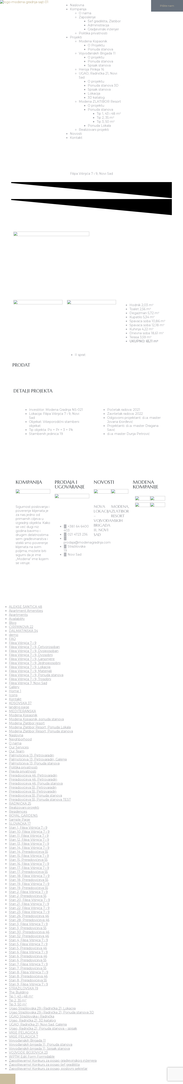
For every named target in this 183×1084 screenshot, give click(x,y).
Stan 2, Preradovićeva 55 (27, 896)
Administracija (98, 25)
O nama (85, 13)
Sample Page (19, 820)
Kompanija (78, 9)
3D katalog (96, 98)
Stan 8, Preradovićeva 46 (28, 976)
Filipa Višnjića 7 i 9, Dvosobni (31, 655)
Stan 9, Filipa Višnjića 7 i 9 (28, 984)
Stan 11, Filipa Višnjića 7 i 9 (29, 836)
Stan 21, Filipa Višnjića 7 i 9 (29, 904)
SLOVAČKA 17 (20, 824)
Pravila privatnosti (22, 771)
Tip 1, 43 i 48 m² (109, 114)
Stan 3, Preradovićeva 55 (27, 928)
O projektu (96, 57)
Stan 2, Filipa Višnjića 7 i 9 (28, 892)
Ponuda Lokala (99, 126)
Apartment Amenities (26, 611)
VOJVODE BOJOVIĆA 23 (28, 1053)
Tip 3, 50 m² (106, 122)
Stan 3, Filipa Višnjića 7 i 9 (28, 924)
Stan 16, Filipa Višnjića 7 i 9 (29, 864)
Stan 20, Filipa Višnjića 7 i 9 (29, 900)
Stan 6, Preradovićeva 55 (27, 960)
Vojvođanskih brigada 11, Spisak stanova (39, 1049)
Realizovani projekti (94, 130)
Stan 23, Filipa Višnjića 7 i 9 (29, 912)
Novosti (76, 134)
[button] (62, 145)
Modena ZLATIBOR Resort (100, 102)
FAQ (12, 639)
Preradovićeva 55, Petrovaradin (32, 787)
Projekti (76, 37)
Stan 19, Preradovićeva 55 (28, 888)
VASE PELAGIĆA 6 (23, 1032)
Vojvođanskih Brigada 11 (97, 53)
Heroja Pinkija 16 (91, 69)
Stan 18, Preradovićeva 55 (28, 880)
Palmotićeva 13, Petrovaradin (31, 755)
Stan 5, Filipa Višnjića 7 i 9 (28, 944)
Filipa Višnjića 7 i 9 (22, 643)
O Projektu (96, 45)
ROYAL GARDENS (23, 816)
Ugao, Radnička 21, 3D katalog (32, 1020)
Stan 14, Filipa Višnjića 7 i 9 (29, 848)
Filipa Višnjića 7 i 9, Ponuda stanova (36, 675)
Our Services (19, 747)
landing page (19, 707)
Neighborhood (20, 739)
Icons (13, 695)
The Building (18, 992)
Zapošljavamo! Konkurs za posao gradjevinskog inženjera (53, 1061)
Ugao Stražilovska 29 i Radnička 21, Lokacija (42, 1008)
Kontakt (76, 138)
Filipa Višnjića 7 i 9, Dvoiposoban (33, 651)
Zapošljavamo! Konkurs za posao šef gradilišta (44, 1065)
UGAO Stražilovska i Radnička (31, 1016)
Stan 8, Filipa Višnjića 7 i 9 (28, 972)
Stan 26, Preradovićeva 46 (29, 916)
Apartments (18, 615)
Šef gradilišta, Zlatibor (104, 21)
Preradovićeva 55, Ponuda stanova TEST (40, 799)
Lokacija (94, 93)
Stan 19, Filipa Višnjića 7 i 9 (29, 884)
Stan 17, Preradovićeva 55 (28, 872)
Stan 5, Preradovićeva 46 (28, 948)
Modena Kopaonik (93, 41)
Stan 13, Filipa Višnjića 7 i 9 (29, 844)
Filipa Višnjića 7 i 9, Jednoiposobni (34, 663)
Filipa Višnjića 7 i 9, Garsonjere (32, 659)
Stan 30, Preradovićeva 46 (29, 932)
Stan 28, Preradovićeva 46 (29, 920)
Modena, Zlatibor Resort (120, 511)
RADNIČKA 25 (20, 804)
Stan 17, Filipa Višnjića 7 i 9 (29, 868)
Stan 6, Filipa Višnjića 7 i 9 (28, 952)
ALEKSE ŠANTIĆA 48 (25, 607)
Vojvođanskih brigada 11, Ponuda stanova (40, 1044)
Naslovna (77, 5)
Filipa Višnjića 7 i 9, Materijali (30, 671)
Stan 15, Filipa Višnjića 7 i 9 (29, 856)
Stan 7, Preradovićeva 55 (27, 968)
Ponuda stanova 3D (103, 85)
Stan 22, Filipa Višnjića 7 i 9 (29, 908)
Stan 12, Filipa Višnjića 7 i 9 (29, 840)
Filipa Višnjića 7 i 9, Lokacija (29, 667)
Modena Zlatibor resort (27, 723)
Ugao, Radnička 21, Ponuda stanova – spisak (43, 1028)
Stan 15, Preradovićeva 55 (28, 860)
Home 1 (15, 691)
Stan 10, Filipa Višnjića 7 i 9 (29, 832)
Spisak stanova (99, 65)
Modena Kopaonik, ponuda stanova (36, 719)
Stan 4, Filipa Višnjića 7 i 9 (28, 940)
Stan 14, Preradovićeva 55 (28, 852)
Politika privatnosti (93, 33)
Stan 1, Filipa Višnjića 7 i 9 (28, 828)
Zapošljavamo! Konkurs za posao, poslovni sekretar (48, 1069)
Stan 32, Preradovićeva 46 (29, 936)
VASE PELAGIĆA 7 (23, 1036)
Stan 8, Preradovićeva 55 (28, 980)
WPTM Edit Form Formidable (32, 1057)
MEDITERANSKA (22, 711)
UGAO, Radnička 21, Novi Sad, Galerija (38, 1024)
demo (13, 635)
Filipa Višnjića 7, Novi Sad (28, 683)
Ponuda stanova (100, 49)
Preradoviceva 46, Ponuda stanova (36, 783)
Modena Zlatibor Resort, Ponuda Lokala (40, 727)
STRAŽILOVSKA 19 (23, 988)
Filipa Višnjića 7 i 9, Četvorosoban (34, 647)
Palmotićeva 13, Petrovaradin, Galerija (38, 759)
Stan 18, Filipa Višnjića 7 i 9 (29, 876)
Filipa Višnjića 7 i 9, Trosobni (30, 679)
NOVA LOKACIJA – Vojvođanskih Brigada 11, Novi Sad (108, 520)
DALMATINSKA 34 (23, 631)
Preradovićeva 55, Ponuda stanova (35, 795)
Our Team (16, 751)
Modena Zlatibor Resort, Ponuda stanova (41, 731)
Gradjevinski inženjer (103, 29)
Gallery (14, 687)
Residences (18, 812)
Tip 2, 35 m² (105, 118)
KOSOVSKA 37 (20, 703)
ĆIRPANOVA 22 (21, 627)
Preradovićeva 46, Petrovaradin (33, 775)
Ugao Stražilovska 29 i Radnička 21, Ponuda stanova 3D (51, 1012)
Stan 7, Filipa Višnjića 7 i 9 (28, 964)
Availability (17, 619)
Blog (12, 623)
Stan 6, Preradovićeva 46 (28, 956)
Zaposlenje (87, 17)
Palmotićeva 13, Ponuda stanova (34, 763)
